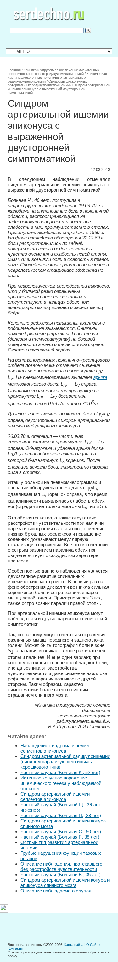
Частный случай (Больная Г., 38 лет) (59, 837)
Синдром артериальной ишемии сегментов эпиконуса (55, 796)
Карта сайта (73, 944)
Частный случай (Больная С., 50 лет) (60, 831)
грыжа (100, 377)
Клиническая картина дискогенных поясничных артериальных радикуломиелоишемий (57, 77)
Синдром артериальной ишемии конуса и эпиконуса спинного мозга (65, 882)
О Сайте (93, 944)
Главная (14, 70)
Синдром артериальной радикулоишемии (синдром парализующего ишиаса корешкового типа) (65, 762)
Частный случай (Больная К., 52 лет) (60, 772)
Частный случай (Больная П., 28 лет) (60, 815)
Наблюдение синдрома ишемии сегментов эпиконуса (54, 748)
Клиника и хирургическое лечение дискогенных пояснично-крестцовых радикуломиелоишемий (53, 72)
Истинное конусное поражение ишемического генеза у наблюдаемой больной (60, 783)
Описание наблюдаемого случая (55, 890)
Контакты (15, 948)
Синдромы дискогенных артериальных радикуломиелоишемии (47, 83)
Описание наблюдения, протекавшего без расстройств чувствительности (61, 866)
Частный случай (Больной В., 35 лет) (60, 874)
